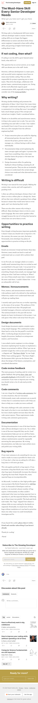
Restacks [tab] (13, 594)
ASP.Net (33, 484)
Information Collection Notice (20, 565)
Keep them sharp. (7, 655)
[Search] (35, 617)
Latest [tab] (8, 617)
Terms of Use (27, 563)
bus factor (11, 159)
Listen (34, 23)
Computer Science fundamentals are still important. (14, 651)
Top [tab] (4, 617)
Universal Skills (20, 92)
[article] (19, 627)
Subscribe (27, 2)
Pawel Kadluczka (11, 22)
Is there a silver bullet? (8, 641)
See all (5, 664)
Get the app (28, 694)
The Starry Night (19, 353)
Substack (10, 699)
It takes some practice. (8, 627)
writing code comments (25, 393)
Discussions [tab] (15, 617)
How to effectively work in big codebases (12, 624)
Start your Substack (14, 694)
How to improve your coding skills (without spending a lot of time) (14, 637)
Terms (26, 688)
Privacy (21, 688)
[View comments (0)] (10, 28)
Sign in (34, 2)
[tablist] (9, 594)
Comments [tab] (6, 594)
